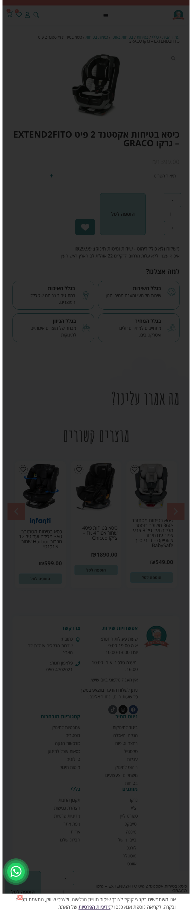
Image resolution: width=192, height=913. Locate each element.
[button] (20, 897)
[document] (96, 456)
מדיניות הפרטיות (94, 907)
